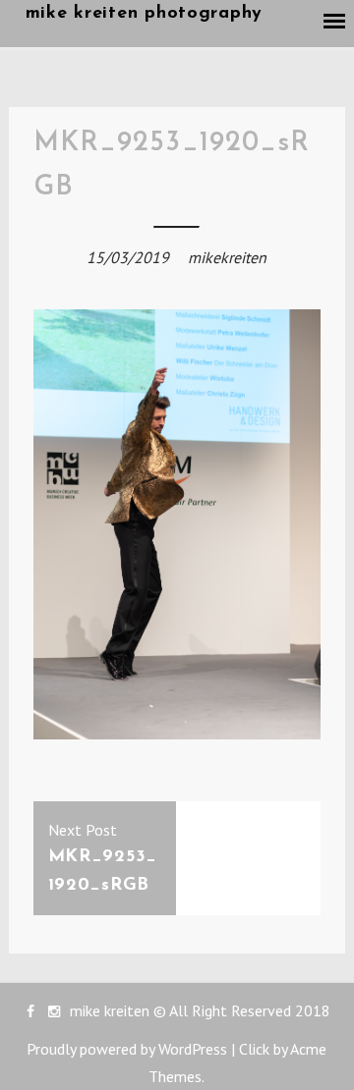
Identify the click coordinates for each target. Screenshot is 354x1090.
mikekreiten (227, 257)
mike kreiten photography (144, 14)
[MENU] (335, 21)
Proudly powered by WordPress (127, 1049)
